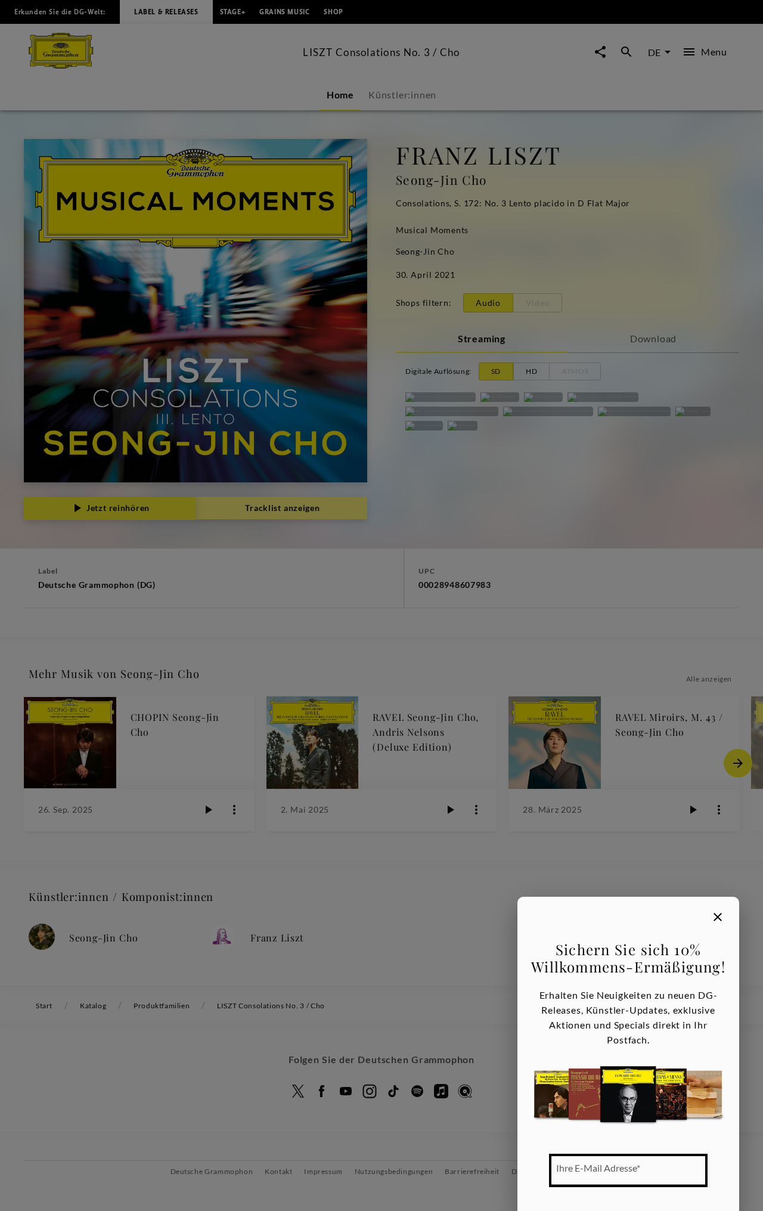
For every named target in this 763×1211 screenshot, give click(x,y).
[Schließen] (718, 917)
